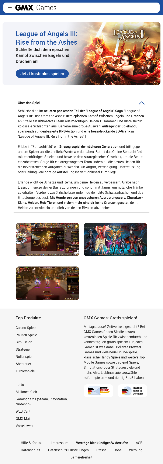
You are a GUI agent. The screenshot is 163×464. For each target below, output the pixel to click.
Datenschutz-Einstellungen (68, 450)
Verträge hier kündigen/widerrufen (102, 442)
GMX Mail (23, 418)
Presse (101, 450)
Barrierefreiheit (81, 457)
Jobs (117, 450)
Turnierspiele (25, 371)
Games (46, 8)
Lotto (20, 384)
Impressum (59, 442)
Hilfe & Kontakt (32, 442)
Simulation (24, 342)
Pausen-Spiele (26, 335)
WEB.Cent (23, 411)
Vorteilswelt (25, 425)
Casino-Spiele (26, 327)
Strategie (23, 349)
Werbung (135, 450)
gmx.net (24, 8)
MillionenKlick (26, 391)
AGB (139, 442)
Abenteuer (23, 363)
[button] (9, 7)
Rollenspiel (24, 356)
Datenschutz (30, 450)
